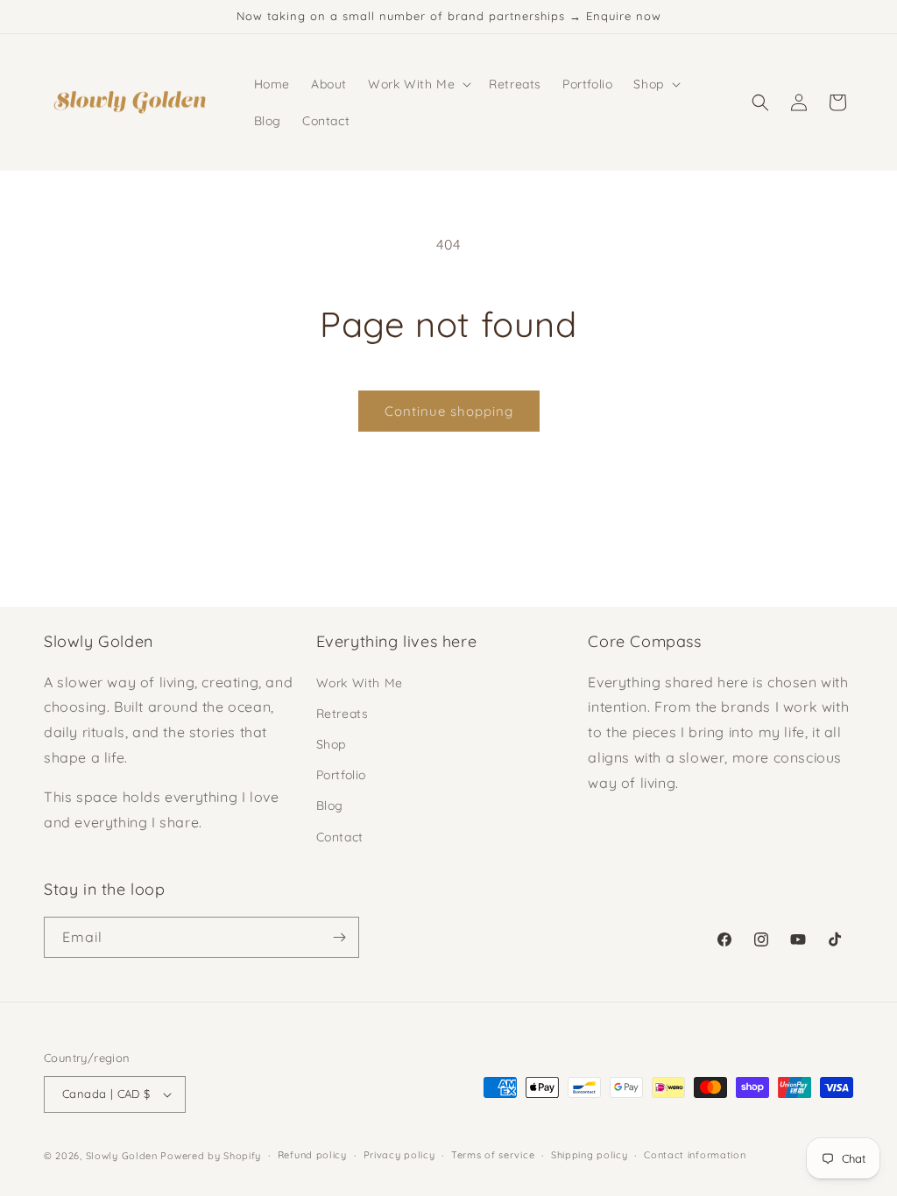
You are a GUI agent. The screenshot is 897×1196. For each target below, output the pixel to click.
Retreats (342, 713)
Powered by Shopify (210, 1156)
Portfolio (341, 775)
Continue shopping (449, 411)
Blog (329, 805)
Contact (340, 837)
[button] (417, 84)
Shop (331, 744)
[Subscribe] (339, 937)
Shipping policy (589, 1155)
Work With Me (359, 683)
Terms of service (492, 1155)
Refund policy (312, 1155)
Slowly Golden (122, 1156)
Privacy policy (399, 1155)
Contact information (694, 1155)
